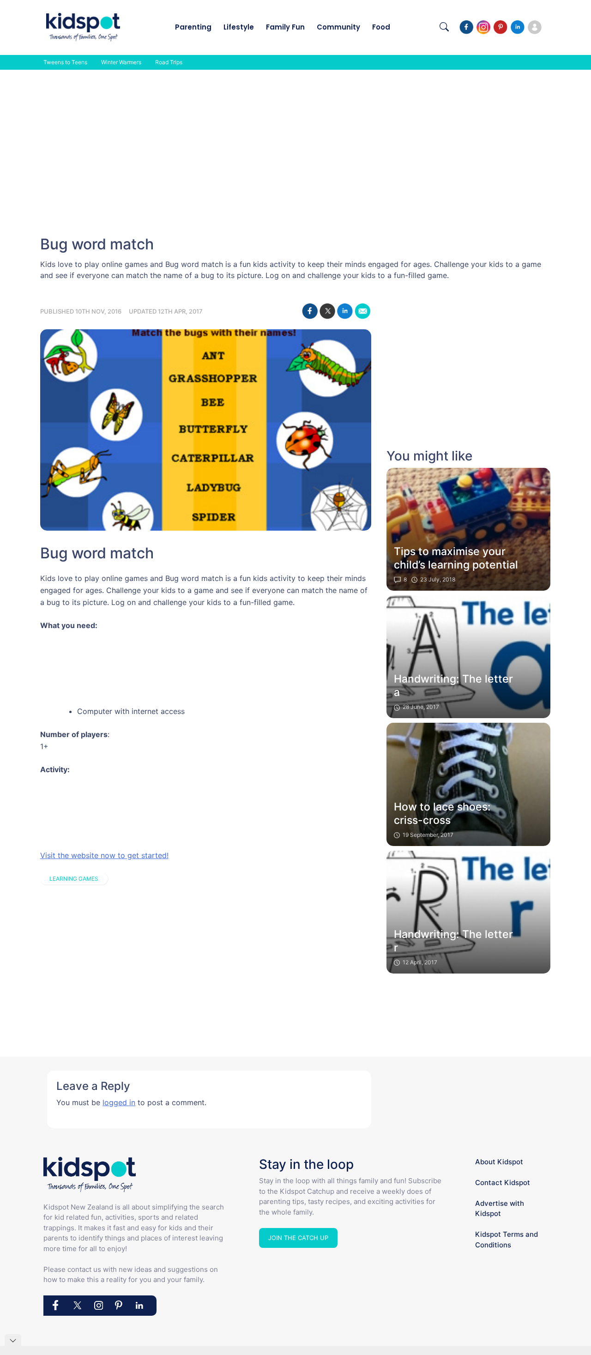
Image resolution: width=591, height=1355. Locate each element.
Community (338, 27)
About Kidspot (499, 1161)
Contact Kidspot (502, 1182)
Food (381, 27)
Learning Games (73, 878)
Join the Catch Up (298, 1237)
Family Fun (285, 27)
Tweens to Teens (65, 62)
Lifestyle (238, 27)
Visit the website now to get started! (104, 855)
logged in (119, 1102)
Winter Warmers (121, 62)
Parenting (193, 27)
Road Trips (168, 62)
